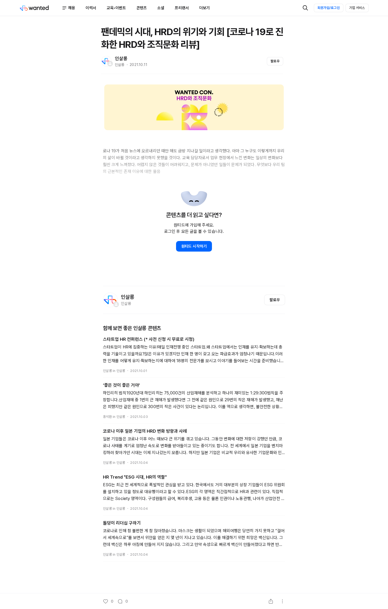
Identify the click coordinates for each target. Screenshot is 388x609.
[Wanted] (41, 8)
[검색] (305, 8)
